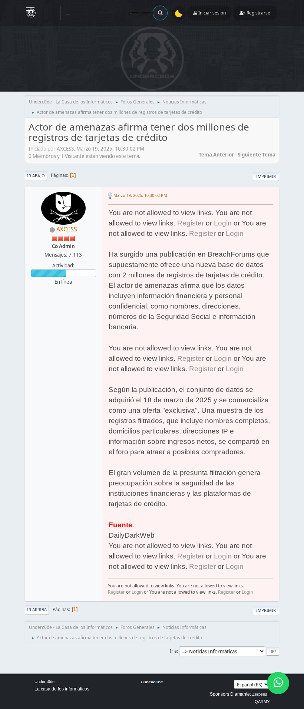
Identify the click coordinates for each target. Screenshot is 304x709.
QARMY (262, 701)
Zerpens (259, 694)
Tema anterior (216, 154)
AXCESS (66, 229)
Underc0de (44, 681)
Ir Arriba (37, 609)
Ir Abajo (36, 175)
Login (223, 223)
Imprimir (266, 176)
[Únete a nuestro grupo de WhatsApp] (278, 683)
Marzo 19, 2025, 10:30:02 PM (140, 195)
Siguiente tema (256, 154)
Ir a (173, 651)
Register (190, 223)
